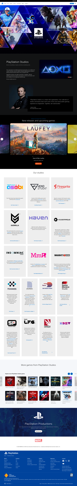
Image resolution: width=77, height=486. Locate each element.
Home (5, 455)
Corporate (6, 466)
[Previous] (2, 139)
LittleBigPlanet (38, 264)
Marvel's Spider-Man (19, 260)
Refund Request (41, 467)
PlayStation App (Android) (66, 467)
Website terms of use (51, 483)
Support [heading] (40, 458)
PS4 (16, 461)
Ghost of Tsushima (10, 339)
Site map (57, 483)
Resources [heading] (52, 458)
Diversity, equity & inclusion (32, 464)
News (23, 3)
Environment (29, 460)
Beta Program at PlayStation (67, 470)
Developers (52, 466)
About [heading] (5, 458)
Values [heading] (28, 458)
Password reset (41, 466)
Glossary (51, 467)
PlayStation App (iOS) (65, 466)
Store (5, 3)
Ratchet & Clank (13, 262)
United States (8, 483)
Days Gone (40, 199)
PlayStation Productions (8, 464)
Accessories (19, 3)
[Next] (75, 139)
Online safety (29, 463)
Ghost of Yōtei (13, 338)
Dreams (33, 265)
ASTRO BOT (18, 199)
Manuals (40, 469)
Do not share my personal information (66, 483)
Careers (5, 461)
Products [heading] (17, 458)
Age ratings (52, 463)
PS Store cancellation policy (55, 461)
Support (26, 3)
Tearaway (43, 264)
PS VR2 (17, 463)
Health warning (53, 464)
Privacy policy (44, 483)
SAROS (59, 233)
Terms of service (53, 460)
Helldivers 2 (45, 339)
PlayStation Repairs (42, 464)
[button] (56, 69)
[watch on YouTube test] (70, 77)
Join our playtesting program (67, 469)
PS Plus (14, 3)
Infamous (10, 343)
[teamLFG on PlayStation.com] (29, 321)
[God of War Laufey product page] (38, 139)
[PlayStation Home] (2, 3)
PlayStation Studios (7, 463)
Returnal (63, 235)
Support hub (41, 460)
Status (40, 463)
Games (11, 3)
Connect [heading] (63, 458)
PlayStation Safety (42, 461)
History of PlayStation (8, 467)
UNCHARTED (56, 267)
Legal (40, 483)
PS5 (8, 3)
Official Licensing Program (55, 469)
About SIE (5, 460)
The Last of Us (63, 267)
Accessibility (29, 461)
